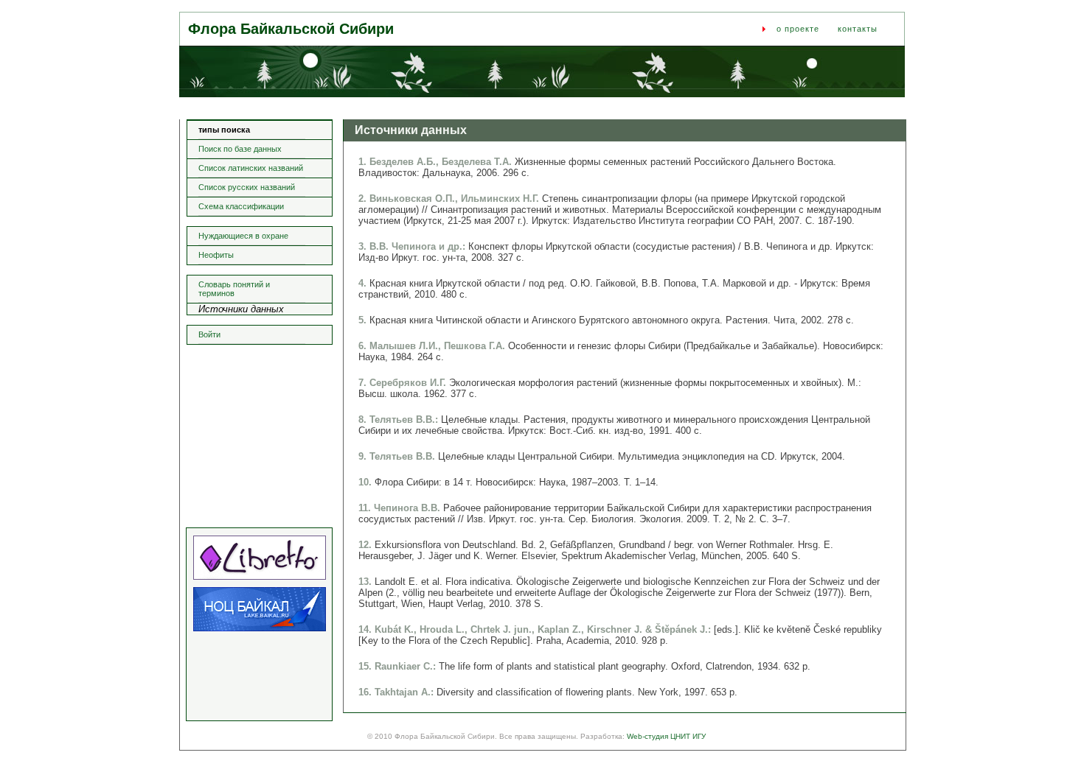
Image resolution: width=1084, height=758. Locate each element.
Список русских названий (246, 187)
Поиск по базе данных (240, 148)
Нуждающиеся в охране (243, 235)
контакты (858, 28)
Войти (209, 334)
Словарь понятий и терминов (234, 289)
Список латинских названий (250, 168)
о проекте (797, 28)
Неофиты (216, 254)
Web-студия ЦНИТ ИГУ (666, 736)
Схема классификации (241, 206)
